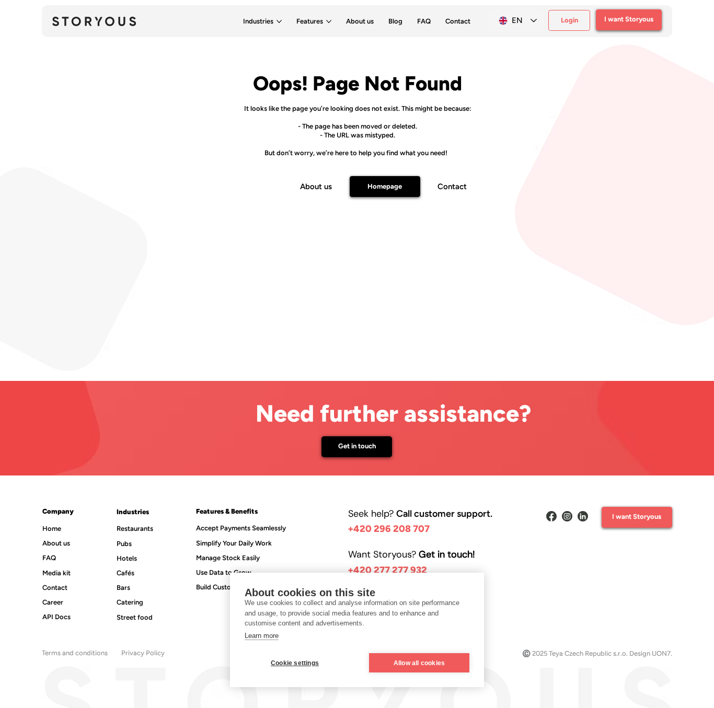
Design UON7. (650, 653)
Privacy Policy (143, 653)
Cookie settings (295, 663)
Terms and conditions (75, 653)
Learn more (262, 636)
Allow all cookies (419, 663)
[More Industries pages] (279, 21)
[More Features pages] (328, 21)
